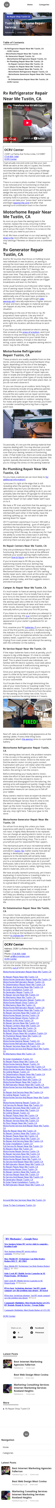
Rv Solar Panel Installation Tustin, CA (20, 1182)
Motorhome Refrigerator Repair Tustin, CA (27, 59)
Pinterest (39, 1332)
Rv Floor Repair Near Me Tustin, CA (20, 1123)
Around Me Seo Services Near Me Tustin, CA (24, 1200)
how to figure (17, 557)
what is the (8, 238)
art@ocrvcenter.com (20, 956)
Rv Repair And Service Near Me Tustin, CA (23, 987)
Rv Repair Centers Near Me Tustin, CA (25, 64)
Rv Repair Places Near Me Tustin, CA (20, 976)
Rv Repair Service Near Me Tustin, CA (21, 994)
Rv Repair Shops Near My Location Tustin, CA (25, 1033)
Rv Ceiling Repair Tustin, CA (16, 1038)
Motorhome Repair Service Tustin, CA (21, 1015)
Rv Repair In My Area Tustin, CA (18, 1020)
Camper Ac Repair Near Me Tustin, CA (25, 66)
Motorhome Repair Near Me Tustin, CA (23, 53)
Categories (44, 4)
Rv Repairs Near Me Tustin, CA (17, 1148)
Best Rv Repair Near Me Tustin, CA (19, 1028)
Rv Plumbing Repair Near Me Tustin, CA (25, 61)
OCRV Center (13, 51)
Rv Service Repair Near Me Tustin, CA (25, 69)
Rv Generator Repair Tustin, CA (20, 56)
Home (30, 4)
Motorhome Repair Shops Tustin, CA (20, 1017)
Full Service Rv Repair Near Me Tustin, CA (23, 1105)
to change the (17, 935)
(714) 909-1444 (11, 156)
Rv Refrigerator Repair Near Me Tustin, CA (24, 48)
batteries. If (30, 627)
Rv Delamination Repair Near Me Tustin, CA (28, 79)
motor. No (19, 850)
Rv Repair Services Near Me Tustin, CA (21, 1012)
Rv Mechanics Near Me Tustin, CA (19, 997)
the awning (27, 739)
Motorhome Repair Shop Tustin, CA (20, 1002)
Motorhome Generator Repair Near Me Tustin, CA (27, 971)
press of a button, (31, 332)
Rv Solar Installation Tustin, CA (18, 989)
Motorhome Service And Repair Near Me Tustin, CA (26, 1050)
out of (15, 967)
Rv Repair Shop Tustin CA (18, 16)
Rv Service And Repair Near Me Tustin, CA (23, 1010)
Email (20, 1337)
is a (27, 615)
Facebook (39, 1328)
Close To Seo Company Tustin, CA (19, 1205)
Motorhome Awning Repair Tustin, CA (21, 1041)
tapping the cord (21, 202)
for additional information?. (25, 478)
